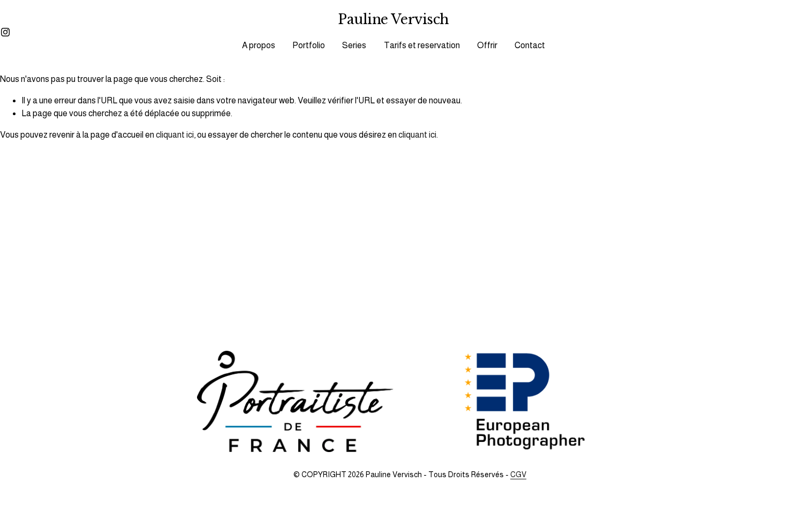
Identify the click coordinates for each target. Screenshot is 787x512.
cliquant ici (175, 134)
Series (354, 45)
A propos (258, 45)
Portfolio (308, 45)
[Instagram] (5, 32)
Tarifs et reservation (422, 45)
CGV (518, 474)
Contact (529, 45)
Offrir (487, 45)
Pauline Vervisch (393, 19)
